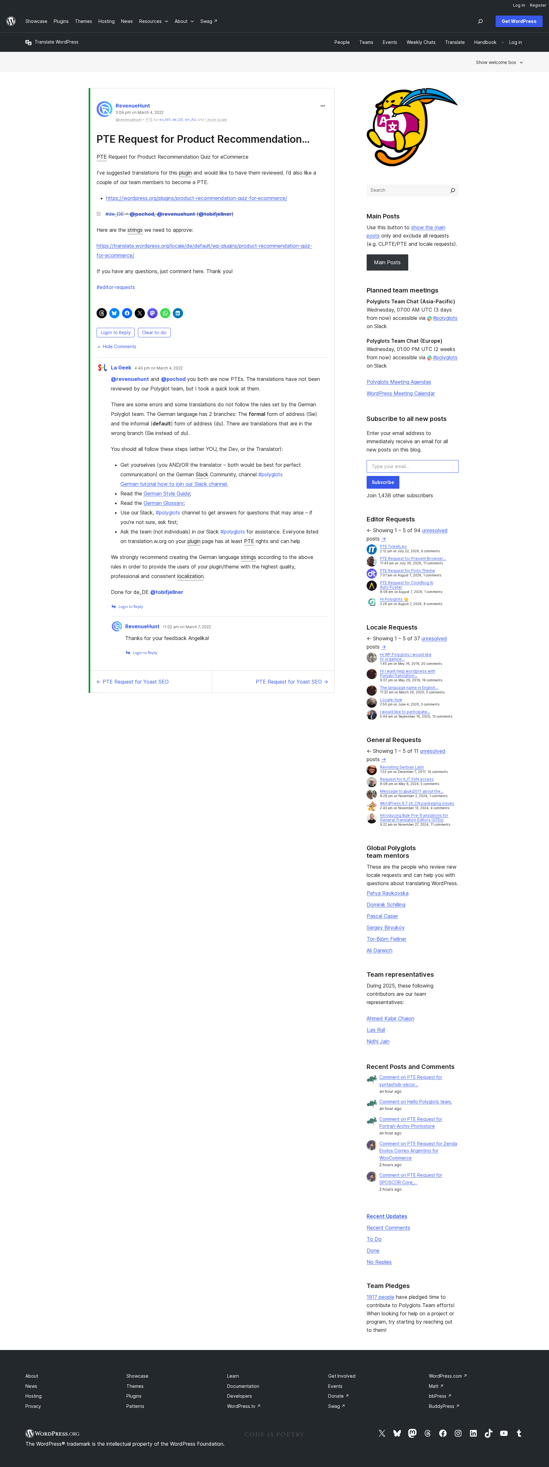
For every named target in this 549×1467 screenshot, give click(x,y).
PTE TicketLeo (393, 546)
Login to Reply (116, 332)
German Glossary (164, 503)
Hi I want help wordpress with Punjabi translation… (407, 673)
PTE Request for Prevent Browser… (413, 558)
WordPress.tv (244, 1406)
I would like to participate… (405, 711)
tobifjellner (215, 214)
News (31, 1386)
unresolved (435, 530)
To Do (374, 1239)
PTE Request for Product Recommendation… (203, 139)
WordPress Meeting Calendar (401, 393)
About (31, 1376)
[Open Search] (480, 21)
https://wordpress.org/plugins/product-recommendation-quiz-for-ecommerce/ (196, 198)
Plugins (133, 1396)
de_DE (178, 119)
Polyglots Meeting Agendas (399, 382)
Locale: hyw (391, 699)
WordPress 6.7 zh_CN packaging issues (417, 803)
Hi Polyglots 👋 (394, 599)
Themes (135, 1386)
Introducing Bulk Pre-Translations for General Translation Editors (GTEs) (414, 817)
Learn (233, 1376)
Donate (338, 1396)
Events (335, 1386)
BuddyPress (444, 1406)
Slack (202, 474)
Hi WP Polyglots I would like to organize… (405, 656)
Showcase (137, 1376)
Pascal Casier (382, 916)
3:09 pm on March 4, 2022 (140, 112)
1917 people (380, 1297)
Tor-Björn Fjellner (386, 939)
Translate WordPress (56, 42)
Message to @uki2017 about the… (412, 791)
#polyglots (445, 318)
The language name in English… (409, 687)
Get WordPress (519, 21)
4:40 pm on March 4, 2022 (158, 368)
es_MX (165, 119)
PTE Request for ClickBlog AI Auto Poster (406, 584)
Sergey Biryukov (386, 927)
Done (373, 1250)
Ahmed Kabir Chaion (390, 1018)
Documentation (243, 1386)
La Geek (121, 367)
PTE (102, 157)
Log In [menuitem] (519, 5)
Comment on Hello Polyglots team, (415, 1101)
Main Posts (387, 262)
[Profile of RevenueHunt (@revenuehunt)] (104, 110)
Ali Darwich (379, 950)
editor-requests (116, 287)
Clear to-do (154, 332)
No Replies (379, 1262)
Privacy (33, 1406)
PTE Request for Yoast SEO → (292, 681)
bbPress (440, 1396)
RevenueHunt (133, 105)
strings (135, 230)
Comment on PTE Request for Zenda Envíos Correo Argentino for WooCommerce (418, 1151)
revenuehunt (176, 214)
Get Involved (342, 1376)
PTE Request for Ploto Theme (407, 570)
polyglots (270, 474)
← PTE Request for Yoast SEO (132, 681)
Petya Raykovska (388, 893)
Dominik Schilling (386, 904)
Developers (239, 1396)
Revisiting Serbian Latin (402, 767)
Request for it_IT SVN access (407, 779)
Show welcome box (496, 62)
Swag (336, 1406)
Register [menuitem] (538, 5)
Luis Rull (376, 1030)
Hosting (33, 1396)
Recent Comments (388, 1227)
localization (190, 576)
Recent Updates (387, 1216)
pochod (142, 214)
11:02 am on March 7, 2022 (187, 627)
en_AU (190, 119)
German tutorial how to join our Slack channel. (174, 484)
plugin (185, 172)
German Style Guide (167, 493)
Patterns (135, 1406)
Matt (436, 1386)
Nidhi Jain (378, 1041)
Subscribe (383, 482)
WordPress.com (448, 1376)
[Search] (453, 190)
